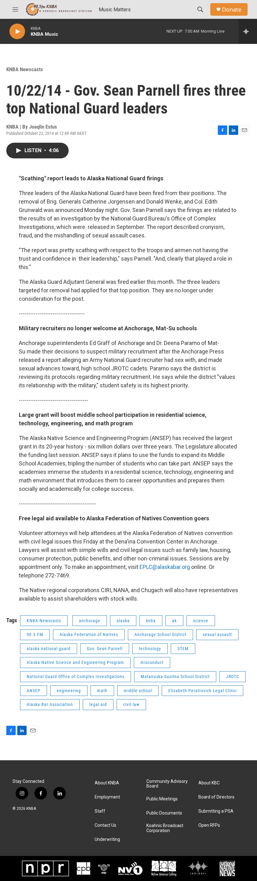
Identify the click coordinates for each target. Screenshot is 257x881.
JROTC (232, 676)
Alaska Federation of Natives (89, 634)
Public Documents (164, 813)
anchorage (89, 620)
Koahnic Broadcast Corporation (164, 828)
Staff (100, 811)
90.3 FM (35, 634)
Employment (107, 797)
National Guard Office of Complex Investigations (75, 676)
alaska (123, 620)
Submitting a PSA (215, 811)
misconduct (152, 662)
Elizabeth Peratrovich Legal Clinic (202, 690)
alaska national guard (49, 648)
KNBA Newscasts (24, 69)
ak (174, 620)
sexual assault (217, 634)
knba (151, 620)
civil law (131, 704)
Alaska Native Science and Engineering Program (75, 662)
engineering (69, 690)
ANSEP (33, 690)
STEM (183, 648)
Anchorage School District (160, 634)
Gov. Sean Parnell (105, 648)
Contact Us (105, 825)
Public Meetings (162, 799)
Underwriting (107, 839)
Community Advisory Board (167, 784)
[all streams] (248, 31)
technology (150, 648)
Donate (231, 9)
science (200, 620)
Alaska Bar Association (50, 704)
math (102, 690)
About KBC (209, 783)
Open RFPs (209, 825)
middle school (138, 690)
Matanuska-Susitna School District (175, 676)
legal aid (98, 704)
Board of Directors (216, 797)
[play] (17, 31)
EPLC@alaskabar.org (164, 567)
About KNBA (107, 783)
